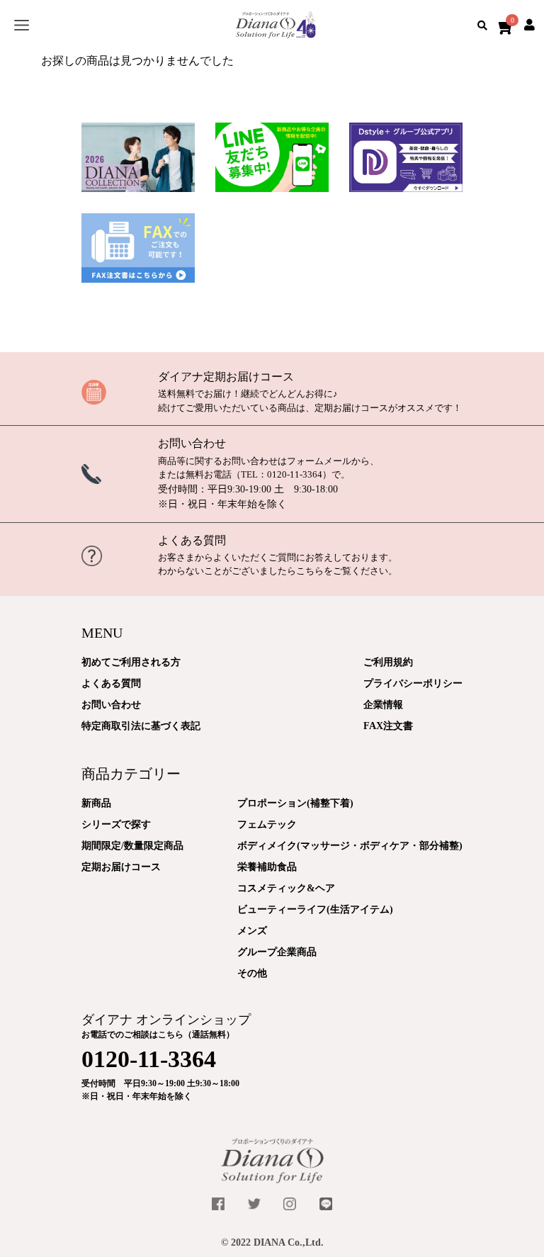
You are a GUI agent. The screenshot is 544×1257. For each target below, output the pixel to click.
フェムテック (267, 824)
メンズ (252, 930)
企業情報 (383, 704)
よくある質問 (192, 540)
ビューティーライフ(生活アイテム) (315, 909)
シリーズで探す (116, 824)
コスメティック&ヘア (286, 888)
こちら (310, 570)
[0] (502, 25)
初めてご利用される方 (131, 662)
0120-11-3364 (294, 474)
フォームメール (319, 461)
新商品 (96, 803)
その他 (252, 973)
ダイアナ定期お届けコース (226, 377)
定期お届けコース (121, 867)
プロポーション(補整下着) (295, 803)
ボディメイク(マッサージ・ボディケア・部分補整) (350, 845)
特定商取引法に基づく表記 (140, 726)
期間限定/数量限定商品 (132, 845)
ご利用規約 (388, 662)
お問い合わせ (192, 443)
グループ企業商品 (277, 952)
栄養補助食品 (267, 867)
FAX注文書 (388, 726)
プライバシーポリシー (413, 683)
